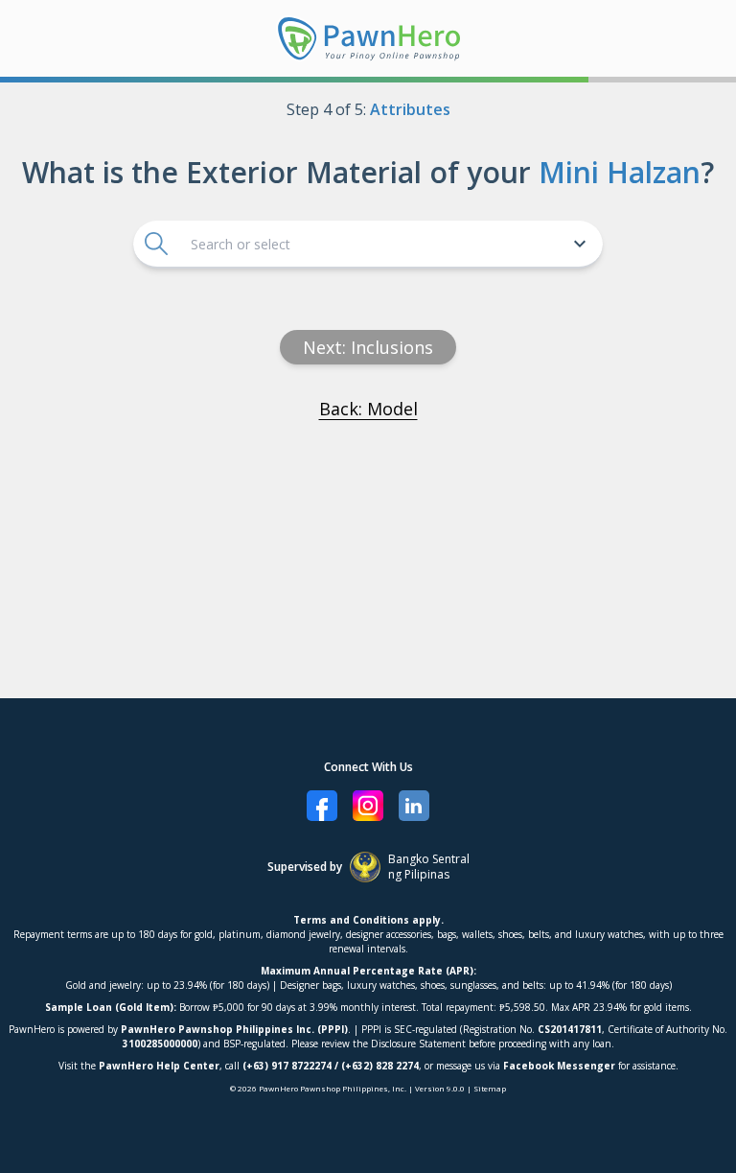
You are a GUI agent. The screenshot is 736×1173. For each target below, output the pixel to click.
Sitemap (489, 1088)
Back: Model (368, 408)
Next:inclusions (368, 347)
